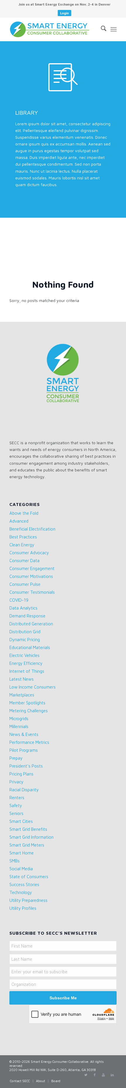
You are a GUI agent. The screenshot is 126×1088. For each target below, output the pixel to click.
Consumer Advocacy (29, 552)
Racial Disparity (24, 789)
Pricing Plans (21, 773)
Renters (16, 797)
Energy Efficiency (25, 663)
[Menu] (113, 29)
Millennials (18, 726)
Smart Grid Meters (26, 844)
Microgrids (18, 718)
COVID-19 (18, 600)
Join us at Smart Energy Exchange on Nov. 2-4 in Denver (64, 4)
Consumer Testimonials (32, 592)
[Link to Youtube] (103, 1074)
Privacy (16, 781)
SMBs (14, 860)
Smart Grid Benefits (28, 829)
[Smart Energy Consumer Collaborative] (52, 29)
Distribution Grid (24, 631)
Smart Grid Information (31, 837)
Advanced (18, 521)
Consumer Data (24, 560)
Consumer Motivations (31, 576)
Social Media (21, 868)
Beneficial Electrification (32, 528)
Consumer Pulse (24, 584)
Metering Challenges (28, 710)
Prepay (16, 758)
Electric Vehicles (24, 655)
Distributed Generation (31, 623)
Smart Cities (21, 821)
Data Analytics (23, 607)
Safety (15, 805)
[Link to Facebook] (94, 1074)
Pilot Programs (23, 750)
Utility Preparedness (28, 900)
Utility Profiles (22, 908)
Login (64, 13)
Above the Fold (23, 513)
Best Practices (23, 536)
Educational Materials (29, 647)
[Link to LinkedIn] (112, 1074)
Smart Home (21, 852)
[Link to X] (85, 1074)
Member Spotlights (27, 702)
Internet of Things (26, 671)
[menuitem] (65, 4)
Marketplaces (21, 694)
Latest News (21, 679)
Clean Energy (21, 544)
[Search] (100, 29)
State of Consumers (28, 876)
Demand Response (27, 615)
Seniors (16, 813)
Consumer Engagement (32, 568)
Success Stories (24, 884)
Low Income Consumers (32, 686)
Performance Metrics (29, 742)
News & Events (23, 734)
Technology (20, 892)
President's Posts (26, 765)
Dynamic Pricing (24, 639)
